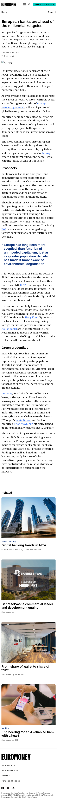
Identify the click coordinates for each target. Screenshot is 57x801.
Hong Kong (31, 317)
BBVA (23, 285)
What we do (6, 765)
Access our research (44, 4)
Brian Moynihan (23, 423)
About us (5, 776)
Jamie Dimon (23, 420)
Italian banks (9, 328)
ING (3, 229)
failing (46, 153)
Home (4, 12)
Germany (6, 393)
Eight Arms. (32, 797)
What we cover (8, 771)
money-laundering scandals (23, 105)
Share (50, 12)
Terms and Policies (10, 781)
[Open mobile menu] (24, 4)
